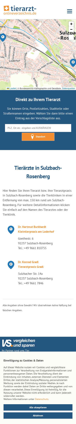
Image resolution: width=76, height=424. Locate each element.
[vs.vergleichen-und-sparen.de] (18, 346)
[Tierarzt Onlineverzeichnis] (20, 15)
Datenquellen (68, 88)
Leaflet (12, 88)
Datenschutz (41, 399)
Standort (40, 136)
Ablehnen (38, 415)
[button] (71, 24)
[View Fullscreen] (71, 37)
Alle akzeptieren (38, 407)
